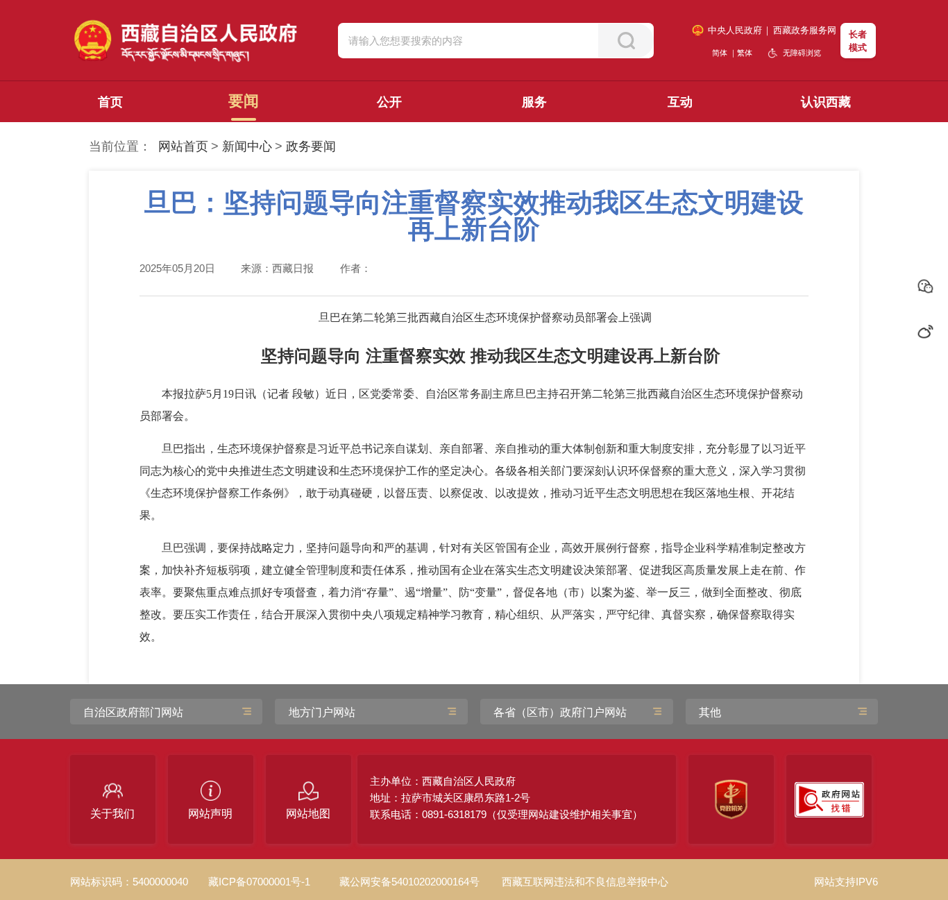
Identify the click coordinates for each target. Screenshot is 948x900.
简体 (719, 53)
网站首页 (183, 146)
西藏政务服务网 (804, 30)
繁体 (744, 53)
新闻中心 (247, 146)
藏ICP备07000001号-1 (259, 882)
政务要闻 (311, 146)
